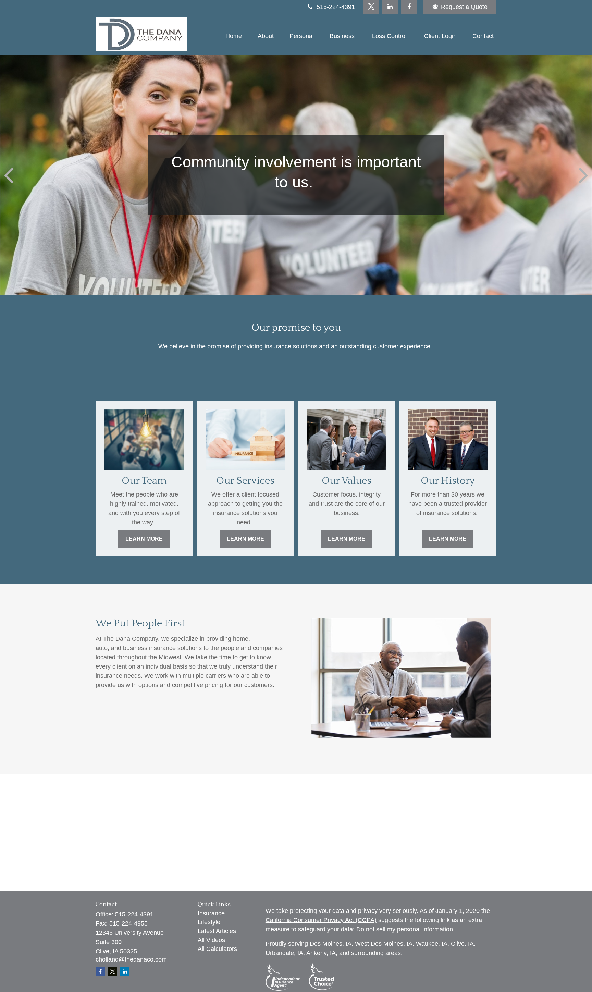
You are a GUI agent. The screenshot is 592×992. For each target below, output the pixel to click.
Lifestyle (209, 922)
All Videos (211, 939)
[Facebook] (409, 7)
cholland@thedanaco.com (131, 959)
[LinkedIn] (390, 7)
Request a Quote (464, 6)
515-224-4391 (336, 6)
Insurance (211, 913)
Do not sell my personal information (404, 929)
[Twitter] (371, 7)
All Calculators (217, 948)
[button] (234, 35)
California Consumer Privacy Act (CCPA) (321, 920)
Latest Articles (217, 931)
